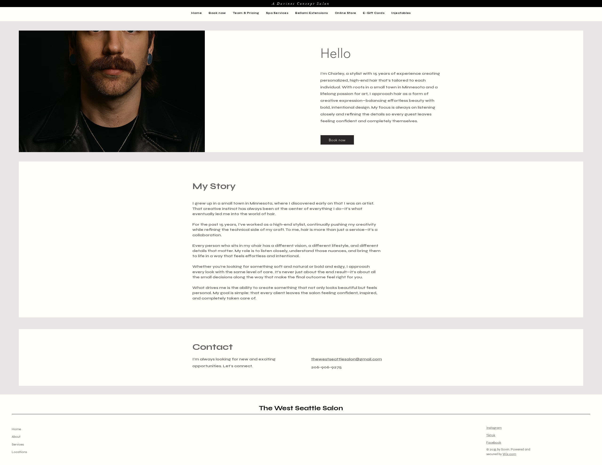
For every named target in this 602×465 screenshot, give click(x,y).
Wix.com (509, 454)
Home (17, 429)
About (16, 437)
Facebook (493, 443)
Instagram (494, 428)
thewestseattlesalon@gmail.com (346, 359)
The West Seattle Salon (301, 408)
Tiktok (490, 435)
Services (18, 444)
